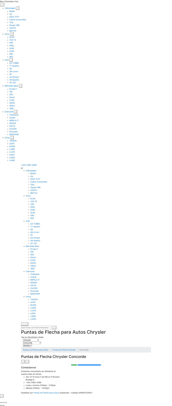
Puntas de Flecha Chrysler (64, 350)
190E (11, 108)
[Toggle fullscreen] (3, 402)
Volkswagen (10, 8)
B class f (13, 89)
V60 (11, 43)
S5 (10, 74)
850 (11, 57)
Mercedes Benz (11, 86)
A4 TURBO (14, 63)
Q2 (10, 68)
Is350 (11, 155)
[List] (27, 361)
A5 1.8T (12, 82)
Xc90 (11, 48)
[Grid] (23, 361)
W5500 (12, 123)
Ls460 (12, 149)
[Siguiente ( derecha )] (3, 405)
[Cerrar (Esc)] (1, 402)
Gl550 (12, 103)
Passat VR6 (14, 25)
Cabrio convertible (17, 19)
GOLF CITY (14, 17)
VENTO (12, 28)
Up (10, 14)
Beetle (12, 11)
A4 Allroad (14, 77)
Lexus (7, 137)
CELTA (12, 126)
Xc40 (11, 51)
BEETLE (12, 31)
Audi (7, 60)
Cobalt (12, 117)
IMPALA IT (13, 120)
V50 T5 (12, 40)
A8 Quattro (14, 80)
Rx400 (12, 146)
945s (11, 45)
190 (11, 92)
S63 (11, 94)
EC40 (11, 37)
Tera (11, 22)
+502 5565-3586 (29, 165)
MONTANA (14, 134)
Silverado (13, 131)
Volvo (7, 34)
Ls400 (12, 160)
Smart (12, 97)
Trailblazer (14, 115)
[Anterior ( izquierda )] (1, 405)
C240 (11, 100)
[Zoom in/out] (6, 402)
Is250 (11, 143)
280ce (12, 106)
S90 (11, 54)
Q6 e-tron (13, 71)
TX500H (13, 141)
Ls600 (12, 157)
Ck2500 (12, 129)
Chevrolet (9, 111)
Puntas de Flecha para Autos (35, 350)
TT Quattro (14, 66)
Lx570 (12, 152)
